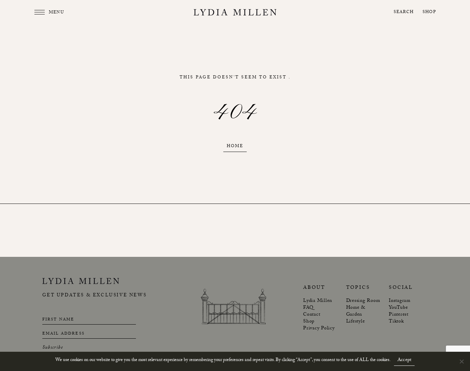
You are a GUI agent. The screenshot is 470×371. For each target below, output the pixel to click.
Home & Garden (356, 311)
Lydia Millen (317, 301)
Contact (311, 315)
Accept (404, 360)
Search (404, 12)
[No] (461, 361)
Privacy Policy (319, 329)
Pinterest (398, 315)
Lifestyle (355, 322)
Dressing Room (363, 301)
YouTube (398, 308)
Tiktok (396, 322)
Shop (429, 12)
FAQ (308, 308)
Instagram (399, 301)
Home (235, 146)
